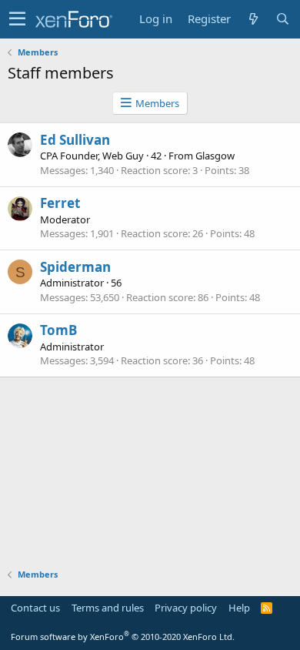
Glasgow (215, 155)
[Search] (282, 19)
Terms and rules (108, 608)
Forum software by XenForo (123, 636)
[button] (17, 19)
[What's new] (253, 19)
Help (239, 608)
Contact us (35, 608)
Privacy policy (186, 608)
